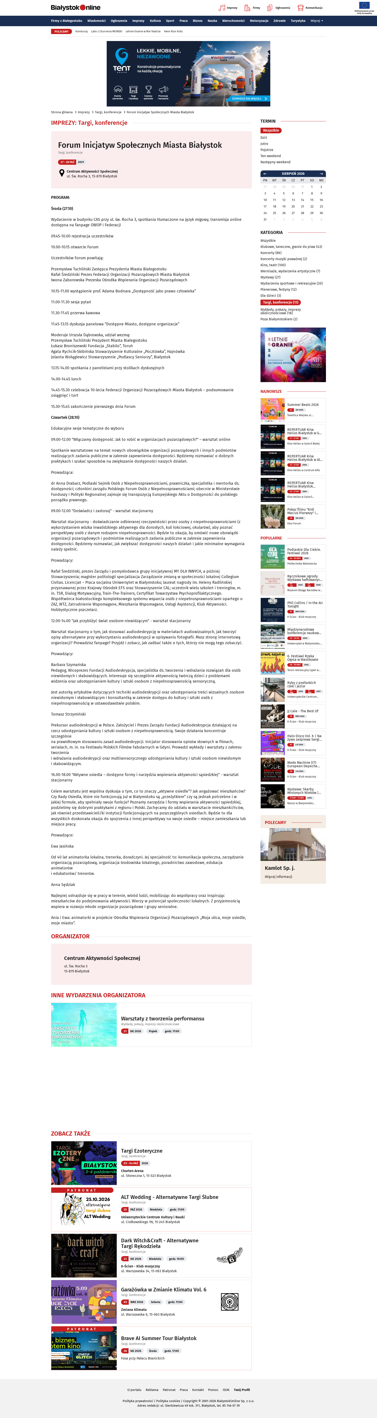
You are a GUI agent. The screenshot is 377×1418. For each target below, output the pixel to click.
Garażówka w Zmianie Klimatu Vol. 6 (163, 1290)
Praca (184, 21)
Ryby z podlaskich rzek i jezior (301, 684)
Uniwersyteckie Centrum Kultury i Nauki (153, 1217)
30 (321, 213)
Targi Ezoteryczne (142, 1151)
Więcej (315, 21)
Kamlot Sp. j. (280, 868)
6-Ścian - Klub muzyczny (140, 1266)
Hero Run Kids (173, 31)
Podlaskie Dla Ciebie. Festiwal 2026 (304, 551)
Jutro (264, 144)
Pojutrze (266, 150)
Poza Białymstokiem (276, 319)
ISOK (226, 1390)
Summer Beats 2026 (303, 405)
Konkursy (81, 31)
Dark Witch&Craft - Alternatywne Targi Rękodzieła (160, 1243)
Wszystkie (271, 130)
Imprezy (232, 7)
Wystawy (267, 277)
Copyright (190, 1401)
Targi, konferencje (108, 112)
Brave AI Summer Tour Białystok (159, 1338)
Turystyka (298, 21)
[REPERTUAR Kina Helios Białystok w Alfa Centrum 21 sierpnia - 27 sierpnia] (273, 463)
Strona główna (62, 112)
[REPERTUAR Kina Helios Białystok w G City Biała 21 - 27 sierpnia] (273, 437)
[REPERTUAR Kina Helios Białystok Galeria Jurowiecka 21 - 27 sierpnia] (273, 490)
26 (284, 213)
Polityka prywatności (138, 1401)
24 (265, 213)
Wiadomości (96, 21)
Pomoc (213, 1390)
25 (274, 213)
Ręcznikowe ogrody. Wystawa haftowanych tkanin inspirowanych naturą (304, 578)
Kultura (155, 21)
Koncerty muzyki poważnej (281, 259)
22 (312, 206)
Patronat (169, 1390)
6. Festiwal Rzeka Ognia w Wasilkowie (302, 657)
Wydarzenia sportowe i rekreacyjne (288, 283)
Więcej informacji (278, 877)
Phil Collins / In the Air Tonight (305, 604)
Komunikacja (314, 7)
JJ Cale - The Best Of (302, 711)
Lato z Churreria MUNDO (106, 31)
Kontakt (198, 1390)
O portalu (134, 1390)
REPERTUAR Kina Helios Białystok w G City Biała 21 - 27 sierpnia (303, 431)
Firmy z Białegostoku (66, 21)
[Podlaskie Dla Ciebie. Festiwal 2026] (273, 557)
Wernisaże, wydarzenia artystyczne (287, 271)
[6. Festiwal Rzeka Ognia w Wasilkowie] (273, 663)
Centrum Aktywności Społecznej (92, 171)
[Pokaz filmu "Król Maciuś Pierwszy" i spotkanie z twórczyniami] (273, 517)
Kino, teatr (268, 265)
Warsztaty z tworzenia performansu (162, 1018)
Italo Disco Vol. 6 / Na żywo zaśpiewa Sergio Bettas (304, 737)
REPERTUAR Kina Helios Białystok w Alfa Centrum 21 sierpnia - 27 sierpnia (305, 458)
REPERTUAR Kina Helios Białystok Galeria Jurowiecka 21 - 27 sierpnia (304, 484)
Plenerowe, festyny (275, 289)
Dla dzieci (268, 296)
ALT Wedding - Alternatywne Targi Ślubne (169, 1197)
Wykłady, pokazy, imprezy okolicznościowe (150, 1024)
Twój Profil (242, 1390)
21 (302, 206)
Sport (170, 21)
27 (293, 213)
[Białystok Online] (75, 8)
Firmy (256, 7)
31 (265, 219)
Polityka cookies (168, 1401)
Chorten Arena (132, 1171)
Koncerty (267, 253)
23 (321, 206)
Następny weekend (275, 162)
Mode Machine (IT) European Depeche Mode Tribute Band (302, 764)
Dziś (263, 138)
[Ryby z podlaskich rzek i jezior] (273, 690)
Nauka (212, 21)
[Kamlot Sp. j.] (293, 844)
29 (312, 213)
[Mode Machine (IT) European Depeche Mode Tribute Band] (273, 770)
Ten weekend (270, 156)
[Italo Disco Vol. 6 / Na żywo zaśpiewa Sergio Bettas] (273, 743)
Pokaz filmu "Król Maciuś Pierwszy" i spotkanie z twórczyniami (301, 511)
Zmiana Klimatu (134, 1310)
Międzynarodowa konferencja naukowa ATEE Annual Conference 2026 (304, 631)
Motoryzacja (259, 21)
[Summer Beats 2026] (273, 410)
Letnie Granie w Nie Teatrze (143, 31)
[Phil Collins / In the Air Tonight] (273, 610)
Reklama (152, 1390)
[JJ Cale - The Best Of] (273, 716)
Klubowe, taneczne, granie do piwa (287, 247)
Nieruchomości (233, 21)
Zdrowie (280, 21)
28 (302, 213)
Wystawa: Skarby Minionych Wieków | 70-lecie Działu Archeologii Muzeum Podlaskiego (303, 791)
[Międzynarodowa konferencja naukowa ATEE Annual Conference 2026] (273, 637)
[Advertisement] (151, 1088)
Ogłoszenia (283, 7)
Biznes (197, 21)
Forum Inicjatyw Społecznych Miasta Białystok (160, 112)
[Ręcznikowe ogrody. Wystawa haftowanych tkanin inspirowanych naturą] (273, 583)
